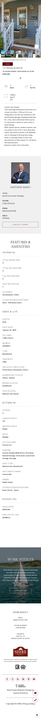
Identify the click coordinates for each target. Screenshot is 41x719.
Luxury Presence (20, 693)
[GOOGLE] (23, 679)
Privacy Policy (29, 704)
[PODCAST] (29, 679)
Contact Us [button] (20, 590)
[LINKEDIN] (18, 679)
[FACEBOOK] (7, 679)
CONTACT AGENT (20, 224)
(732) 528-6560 (20, 627)
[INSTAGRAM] (12, 679)
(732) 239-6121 (8, 203)
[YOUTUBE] (34, 679)
